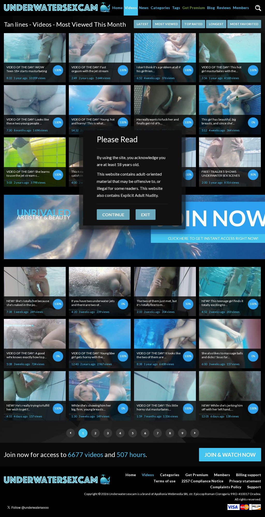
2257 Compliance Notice (202, 481)
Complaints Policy (225, 487)
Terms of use (164, 481)
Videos (131, 7)
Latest (143, 24)
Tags (176, 7)
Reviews (224, 7)
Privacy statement (245, 481)
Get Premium (193, 7)
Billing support (248, 475)
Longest (216, 24)
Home (117, 7)
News (144, 7)
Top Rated (193, 24)
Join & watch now (230, 455)
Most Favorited (244, 24)
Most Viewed (166, 24)
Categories (160, 7)
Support (254, 487)
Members (241, 7)
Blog (211, 7)
